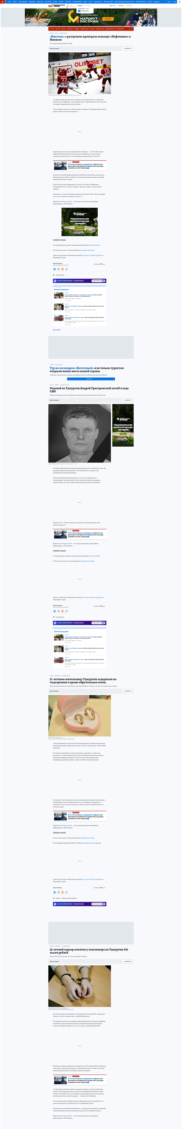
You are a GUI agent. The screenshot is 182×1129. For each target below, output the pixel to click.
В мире (55, 1)
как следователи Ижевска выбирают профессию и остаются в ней (85, 930)
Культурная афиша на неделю (73, 298)
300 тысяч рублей (94, 245)
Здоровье (68, 1)
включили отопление (87, 250)
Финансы (157, 1)
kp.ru (103, 264)
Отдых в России (99, 28)
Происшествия (108, 1)
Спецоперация (22, 1)
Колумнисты (98, 1)
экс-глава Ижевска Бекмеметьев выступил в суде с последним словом (84, 918)
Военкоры (76, 28)
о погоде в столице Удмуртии (91, 255)
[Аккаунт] (179, 2)
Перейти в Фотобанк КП (68, 739)
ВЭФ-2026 (63, 28)
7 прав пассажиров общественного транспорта (84, 318)
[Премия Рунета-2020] (70, 5)
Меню (2, 2)
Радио (114, 5)
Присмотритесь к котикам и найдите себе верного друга (80, 309)
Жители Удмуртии (60, 275)
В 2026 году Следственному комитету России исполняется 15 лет (82, 933)
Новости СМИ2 (57, 330)
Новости (58, 28)
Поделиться (128, 48)
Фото (9, 1)
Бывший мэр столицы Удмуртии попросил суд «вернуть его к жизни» (84, 921)
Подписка (129, 5)
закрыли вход (88, 843)
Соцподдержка (77, 1)
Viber (70, 201)
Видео (15, 1)
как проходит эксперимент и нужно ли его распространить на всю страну (86, 166)
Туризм (51, 364)
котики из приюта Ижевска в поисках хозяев (84, 306)
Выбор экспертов (141, 1)
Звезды (61, 1)
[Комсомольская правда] (56, 5)
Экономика (48, 1)
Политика (32, 1)
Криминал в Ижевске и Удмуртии (69, 898)
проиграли (56, 196)
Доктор (150, 1)
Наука (85, 1)
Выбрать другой (85, 10)
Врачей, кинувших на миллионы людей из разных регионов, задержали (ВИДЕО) (84, 945)
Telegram (64, 201)
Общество (40, 1)
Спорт (90, 1)
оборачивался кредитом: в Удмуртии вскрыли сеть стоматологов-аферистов (84, 941)
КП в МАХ (92, 28)
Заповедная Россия (110, 28)
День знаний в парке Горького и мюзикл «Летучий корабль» (83, 295)
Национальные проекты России (124, 1)
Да (79, 10)
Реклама (120, 5)
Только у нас (70, 28)
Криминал (58, 898)
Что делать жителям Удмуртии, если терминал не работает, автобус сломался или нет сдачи (85, 321)
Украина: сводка (85, 28)
